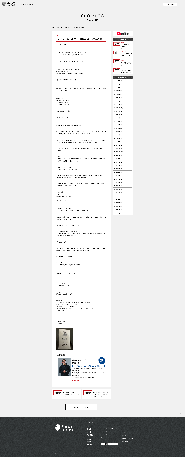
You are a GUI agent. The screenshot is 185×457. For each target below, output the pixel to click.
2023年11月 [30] (118, 192)
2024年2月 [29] (118, 182)
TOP (53, 27)
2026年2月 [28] (118, 101)
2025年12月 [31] (118, 108)
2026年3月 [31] (118, 97)
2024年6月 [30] (118, 169)
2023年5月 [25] (118, 213)
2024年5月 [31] (118, 172)
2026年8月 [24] (118, 80)
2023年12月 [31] (118, 189)
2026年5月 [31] (118, 91)
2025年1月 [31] (118, 145)
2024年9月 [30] (118, 159)
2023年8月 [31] (118, 203)
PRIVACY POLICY (125, 453)
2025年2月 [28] (118, 142)
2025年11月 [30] (118, 111)
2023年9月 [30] (118, 199)
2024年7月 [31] (118, 165)
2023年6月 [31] (118, 209)
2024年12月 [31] (118, 148)
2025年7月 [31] (118, 125)
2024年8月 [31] (118, 162)
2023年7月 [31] (118, 206)
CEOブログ (59, 27)
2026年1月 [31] (118, 104)
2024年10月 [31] (118, 155)
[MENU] (181, 4)
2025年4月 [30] (118, 135)
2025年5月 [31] (118, 131)
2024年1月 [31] (118, 186)
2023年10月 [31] (118, 196)
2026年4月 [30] (118, 94)
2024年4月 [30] (118, 175)
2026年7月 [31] (118, 84)
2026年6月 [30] (118, 87)
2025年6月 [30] (118, 128)
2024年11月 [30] (118, 152)
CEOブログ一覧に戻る (81, 407)
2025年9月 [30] (118, 118)
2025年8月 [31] (118, 121)
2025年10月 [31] (118, 114)
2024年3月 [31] (118, 179)
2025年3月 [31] (118, 138)
